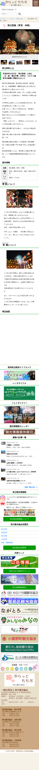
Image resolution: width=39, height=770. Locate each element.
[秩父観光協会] (13, 3)
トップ (2, 18)
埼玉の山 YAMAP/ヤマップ (19, 571)
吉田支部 (4, 532)
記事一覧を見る (30, 487)
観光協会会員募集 (19, 548)
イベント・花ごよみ (16, 18)
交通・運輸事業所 (7, 542)
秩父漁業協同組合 (19, 587)
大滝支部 (4, 539)
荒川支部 (4, 536)
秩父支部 (4, 529)
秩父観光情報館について (19, 519)
